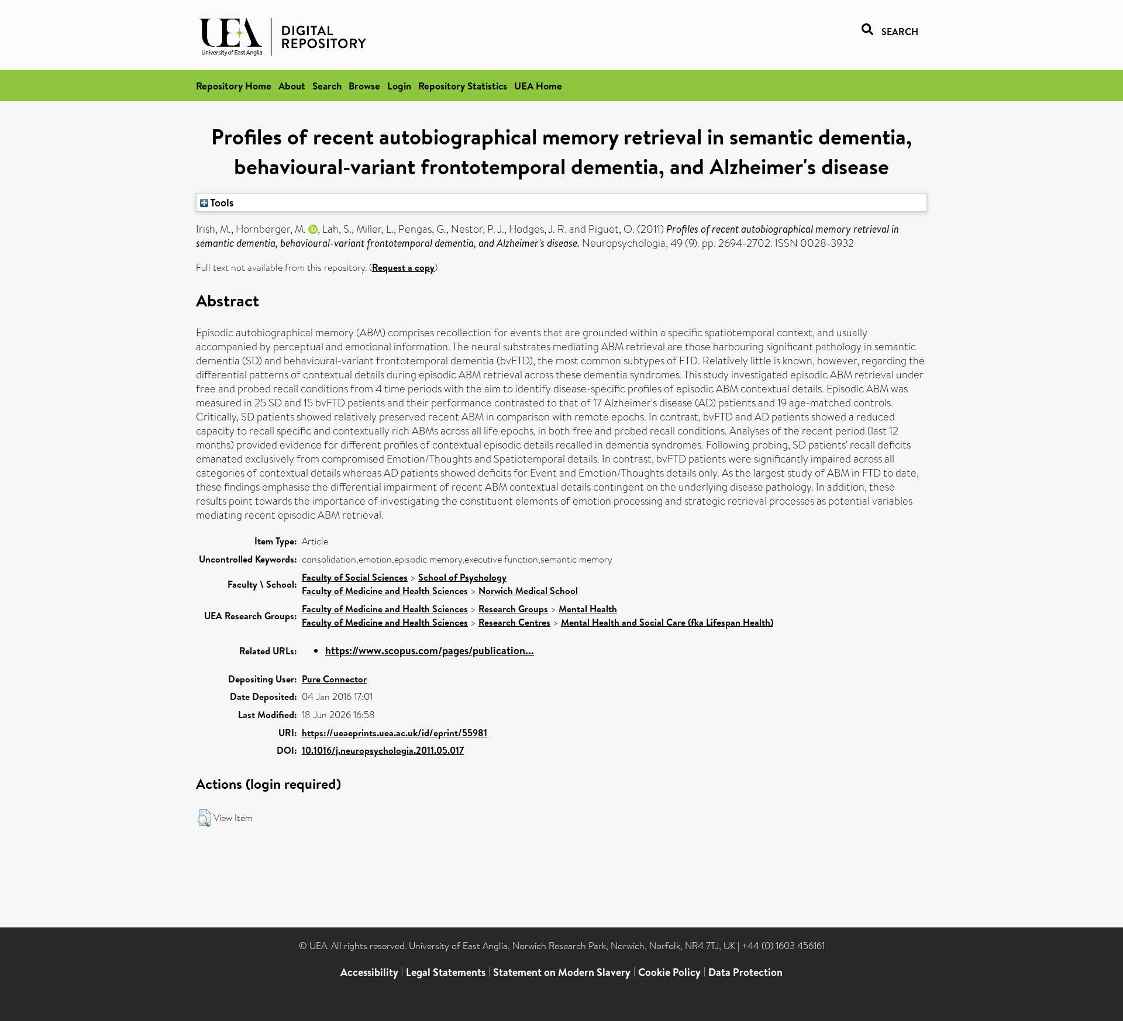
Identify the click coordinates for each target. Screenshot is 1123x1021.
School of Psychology (462, 577)
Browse (364, 85)
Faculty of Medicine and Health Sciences (385, 590)
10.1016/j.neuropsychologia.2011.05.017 (383, 750)
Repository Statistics (462, 85)
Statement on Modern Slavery (562, 972)
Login (399, 85)
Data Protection (745, 972)
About (291, 85)
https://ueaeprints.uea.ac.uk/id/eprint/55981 (394, 732)
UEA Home (538, 85)
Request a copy (403, 267)
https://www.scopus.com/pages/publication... (429, 650)
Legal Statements (445, 972)
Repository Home (233, 85)
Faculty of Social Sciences (355, 577)
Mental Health (588, 608)
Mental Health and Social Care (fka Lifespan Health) (667, 622)
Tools (221, 202)
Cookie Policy (669, 972)
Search (327, 85)
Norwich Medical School (528, 590)
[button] (204, 818)
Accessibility (369, 972)
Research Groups (513, 608)
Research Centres (514, 622)
